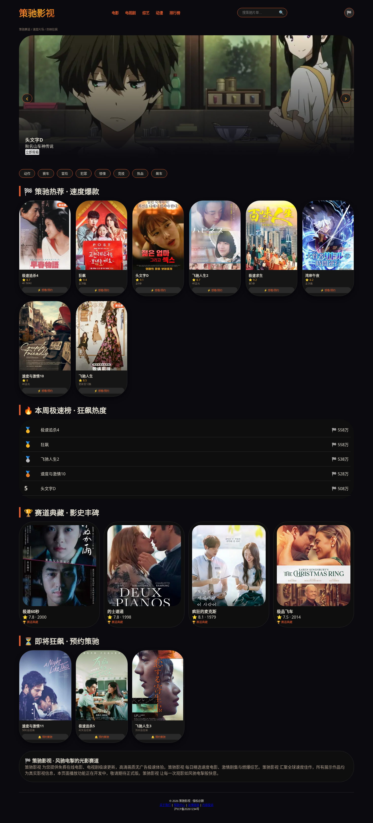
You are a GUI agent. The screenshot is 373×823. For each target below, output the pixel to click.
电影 (115, 12)
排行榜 (174, 12)
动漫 (159, 12)
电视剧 (130, 12)
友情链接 (193, 805)
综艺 (145, 12)
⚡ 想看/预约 (45, 290)
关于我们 (165, 805)
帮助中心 (179, 805)
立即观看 (32, 152)
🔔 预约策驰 (45, 737)
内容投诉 (207, 805)
